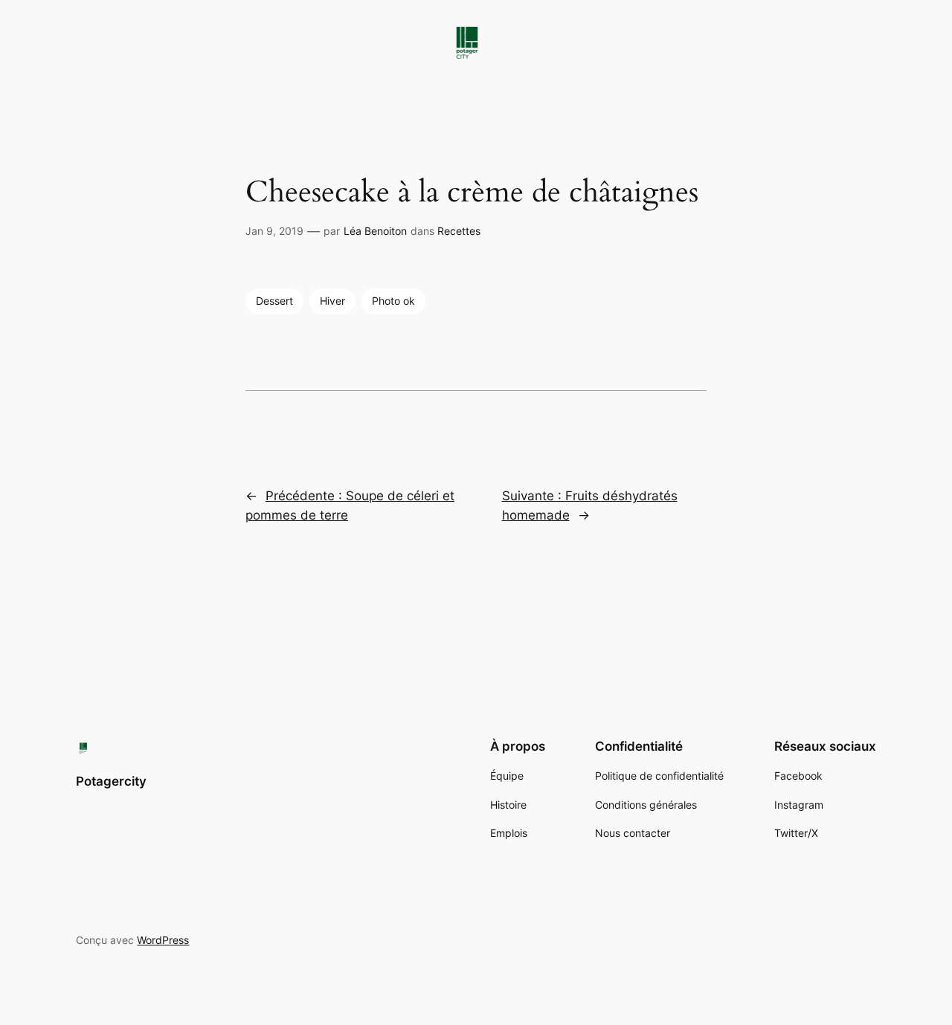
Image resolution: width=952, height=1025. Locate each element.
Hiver (332, 300)
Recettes (458, 230)
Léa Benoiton (375, 230)
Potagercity (111, 781)
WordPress (163, 940)
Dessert (274, 300)
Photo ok (393, 300)
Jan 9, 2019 (274, 230)
